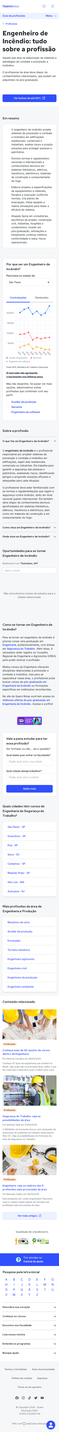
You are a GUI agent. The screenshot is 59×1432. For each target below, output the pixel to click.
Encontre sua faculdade (17, 1325)
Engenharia (9, 644)
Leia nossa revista (14, 1334)
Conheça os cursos (14, 1316)
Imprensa (42, 1378)
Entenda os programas (16, 1343)
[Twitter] (35, 1397)
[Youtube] (42, 1397)
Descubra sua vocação (16, 1307)
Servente (16, 407)
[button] (50, 1425)
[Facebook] (17, 1397)
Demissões (41, 297)
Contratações (18, 297)
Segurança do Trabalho (21, 648)
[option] (29, 827)
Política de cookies (22, 1378)
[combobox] (29, 570)
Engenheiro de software (25, 412)
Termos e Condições (16, 1369)
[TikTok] (29, 1397)
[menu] (52, 6)
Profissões (11, 23)
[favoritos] (44, 6)
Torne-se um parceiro (29, 1387)
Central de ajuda (33, 1261)
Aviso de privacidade (43, 1369)
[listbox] (29, 859)
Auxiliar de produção (23, 401)
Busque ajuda (11, 1353)
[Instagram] (23, 1397)
